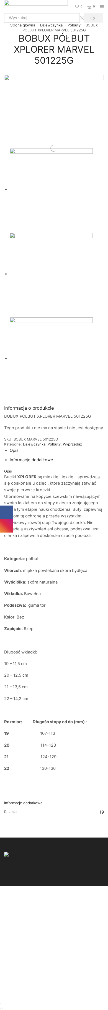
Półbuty (74, 25)
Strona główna (22, 25)
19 (101, 812)
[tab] (14, 450)
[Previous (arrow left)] (0, 1008)
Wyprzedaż (72, 444)
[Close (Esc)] (0, 1003)
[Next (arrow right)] (2, 1008)
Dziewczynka (51, 25)
